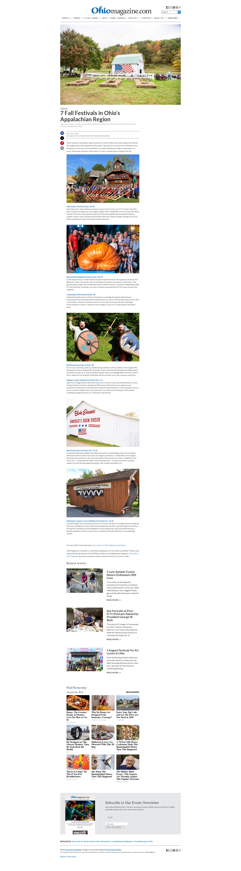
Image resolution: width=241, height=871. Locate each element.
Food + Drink (91, 18)
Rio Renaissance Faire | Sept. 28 (80, 365)
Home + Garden (117, 18)
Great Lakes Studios (114, 850)
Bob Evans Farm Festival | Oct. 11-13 (82, 450)
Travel (76, 18)
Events (65, 18)
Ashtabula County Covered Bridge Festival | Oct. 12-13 (90, 521)
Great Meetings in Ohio (143, 841)
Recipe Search (89, 841)
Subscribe (173, 18)
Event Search (77, 841)
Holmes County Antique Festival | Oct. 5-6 (85, 380)
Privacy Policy (71, 856)
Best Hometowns (103, 841)
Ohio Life (132, 18)
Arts (104, 18)
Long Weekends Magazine (122, 841)
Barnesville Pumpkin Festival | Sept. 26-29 (84, 277)
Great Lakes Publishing (73, 850)
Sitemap (63, 856)
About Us (159, 18)
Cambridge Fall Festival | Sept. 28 (81, 295)
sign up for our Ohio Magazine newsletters (109, 545)
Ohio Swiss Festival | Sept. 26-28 (80, 206)
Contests (146, 18)
